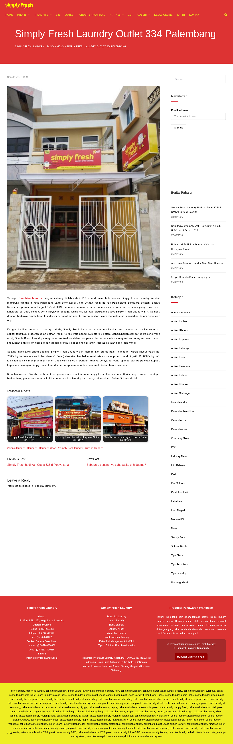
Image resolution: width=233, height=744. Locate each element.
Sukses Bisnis (179, 546)
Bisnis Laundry (116, 624)
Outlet (70, 14)
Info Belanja (178, 465)
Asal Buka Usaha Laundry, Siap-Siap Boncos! (197, 263)
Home (9, 14)
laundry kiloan (48, 447)
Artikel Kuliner (179, 375)
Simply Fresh (178, 537)
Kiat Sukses (178, 483)
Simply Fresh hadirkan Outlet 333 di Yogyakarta (38, 464)
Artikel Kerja (178, 357)
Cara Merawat (179, 429)
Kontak (194, 14)
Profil (21, 14)
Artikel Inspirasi (180, 339)
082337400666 (46, 649)
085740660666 (47, 645)
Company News (180, 438)
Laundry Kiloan (116, 629)
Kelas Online (163, 14)
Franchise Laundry (116, 616)
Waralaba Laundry (116, 633)
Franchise (41, 14)
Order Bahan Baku (92, 14)
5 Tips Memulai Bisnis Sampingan (190, 277)
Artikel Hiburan (179, 330)
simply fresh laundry (71, 447)
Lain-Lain (176, 501)
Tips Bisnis (177, 555)
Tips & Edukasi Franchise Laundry (116, 645)
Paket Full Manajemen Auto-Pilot (116, 641)
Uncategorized (179, 582)
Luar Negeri (178, 510)
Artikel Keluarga (180, 348)
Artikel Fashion (179, 321)
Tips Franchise (179, 564)
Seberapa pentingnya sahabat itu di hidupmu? (116, 464)
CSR (130, 14)
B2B (58, 14)
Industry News (179, 456)
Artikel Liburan (179, 384)
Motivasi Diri (178, 519)
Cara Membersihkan (183, 411)
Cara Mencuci (179, 420)
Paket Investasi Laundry (116, 637)
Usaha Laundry (117, 620)
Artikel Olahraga (180, 393)
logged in (27, 485)
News (174, 528)
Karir (181, 14)
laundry (32, 447)
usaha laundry (94, 447)
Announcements (180, 312)
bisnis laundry (17, 447)
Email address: (180, 110)
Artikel (115, 14)
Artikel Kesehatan (181, 366)
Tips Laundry (178, 573)
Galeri (142, 14)
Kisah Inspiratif (179, 492)
